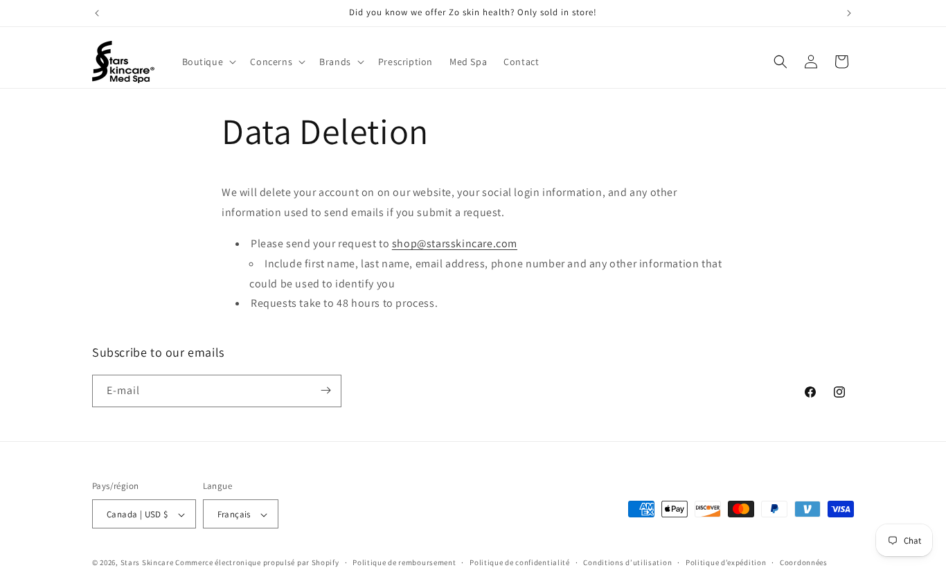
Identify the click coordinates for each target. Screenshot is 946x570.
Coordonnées (804, 562)
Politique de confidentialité (520, 562)
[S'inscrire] (325, 390)
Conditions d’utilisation (627, 562)
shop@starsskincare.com (454, 242)
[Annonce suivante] (849, 13)
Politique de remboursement (404, 562)
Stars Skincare (147, 563)
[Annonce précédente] (97, 13)
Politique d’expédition (726, 562)
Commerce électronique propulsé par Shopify (257, 563)
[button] (208, 61)
